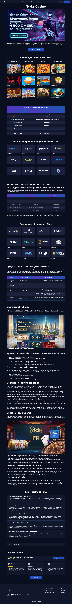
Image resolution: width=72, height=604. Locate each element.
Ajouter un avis (59, 558)
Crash (42, 61)
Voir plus (36, 577)
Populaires (13, 61)
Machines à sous (57, 61)
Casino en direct (28, 61)
